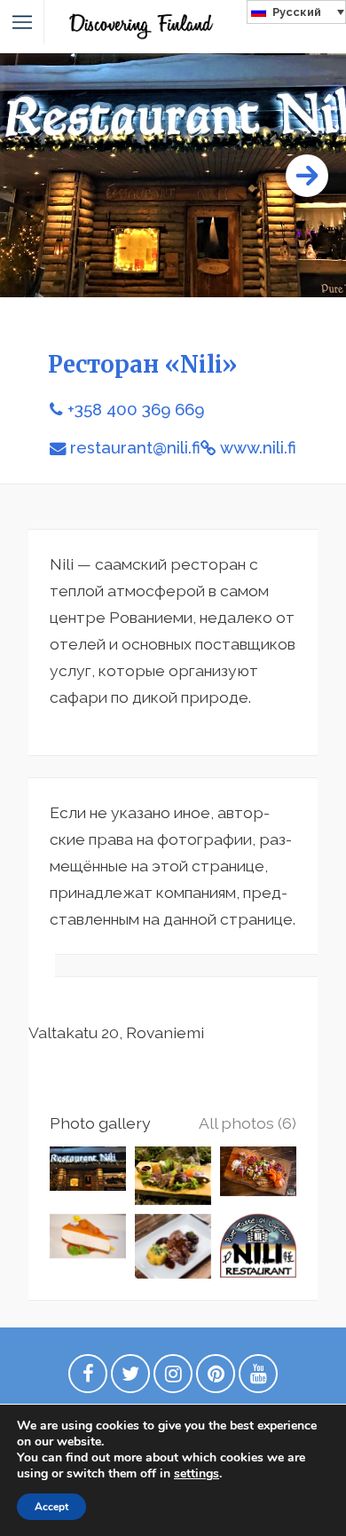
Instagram (173, 1378)
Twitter (130, 1378)
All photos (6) (247, 1123)
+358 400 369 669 (135, 409)
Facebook (88, 1378)
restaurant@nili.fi (135, 447)
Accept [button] (51, 1507)
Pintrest (215, 1378)
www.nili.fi (258, 447)
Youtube (258, 1378)
